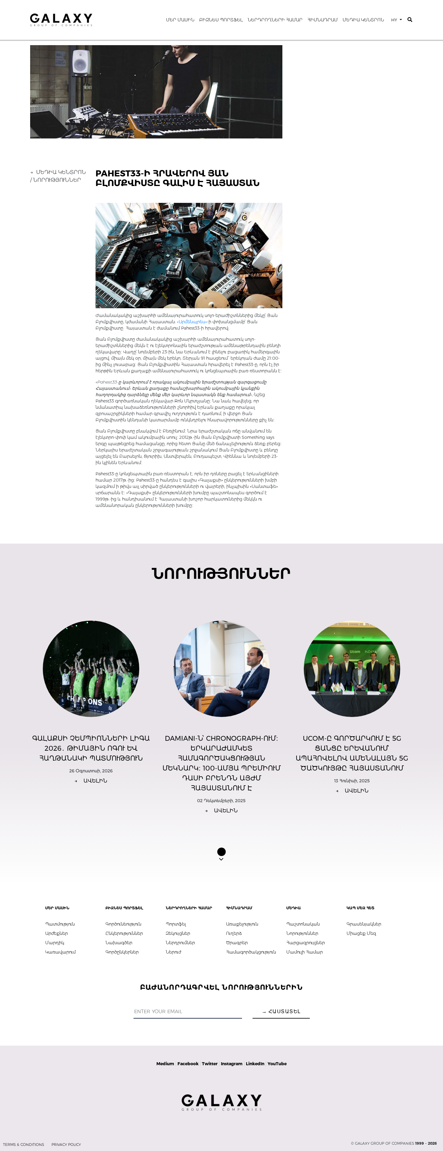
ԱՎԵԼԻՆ (90, 781)
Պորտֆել (176, 924)
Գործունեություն (123, 924)
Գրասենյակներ (364, 924)
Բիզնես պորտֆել (221, 20)
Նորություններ (302, 933)
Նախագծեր (118, 942)
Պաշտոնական (303, 924)
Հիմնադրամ (322, 20)
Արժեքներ (56, 933)
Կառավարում (60, 952)
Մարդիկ (54, 942)
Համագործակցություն (251, 952)
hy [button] (394, 20)
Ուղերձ (234, 933)
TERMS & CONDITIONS (23, 1144)
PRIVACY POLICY (66, 1144)
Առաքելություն (242, 924)
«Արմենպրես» (192, 321)
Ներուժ (173, 952)
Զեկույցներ (178, 933)
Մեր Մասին (180, 20)
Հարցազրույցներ (305, 942)
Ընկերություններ (124, 933)
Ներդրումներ (180, 942)
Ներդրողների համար (275, 20)
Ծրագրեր (237, 942)
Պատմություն (60, 924)
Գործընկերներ (122, 952)
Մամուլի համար (304, 952)
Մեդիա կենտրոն (363, 20)
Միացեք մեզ (361, 933)
